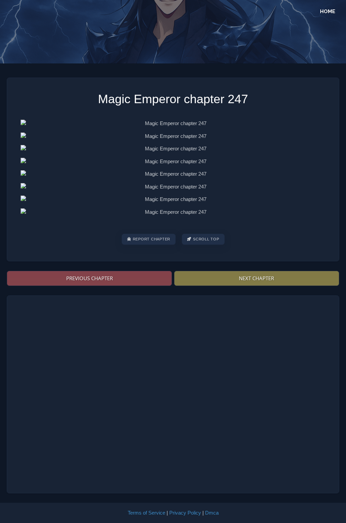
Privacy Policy (185, 513)
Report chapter (152, 239)
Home (327, 11)
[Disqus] (173, 393)
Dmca (212, 513)
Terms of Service (146, 513)
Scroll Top (206, 239)
